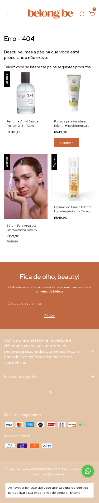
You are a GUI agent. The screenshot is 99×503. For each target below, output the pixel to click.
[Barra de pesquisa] (82, 15)
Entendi (75, 493)
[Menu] (8, 15)
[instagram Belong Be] (50, 392)
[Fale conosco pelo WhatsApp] (88, 471)
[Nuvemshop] (49, 474)
